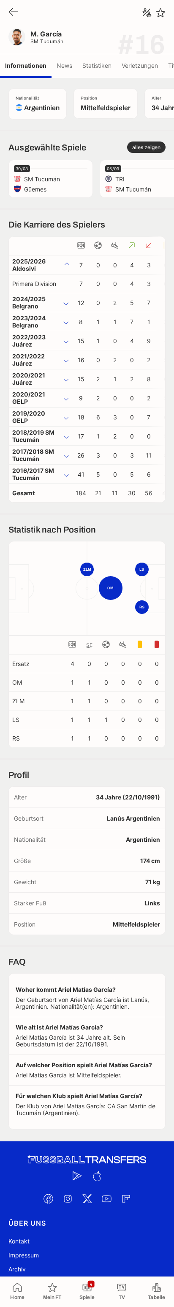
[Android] (77, 1176)
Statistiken (96, 65)
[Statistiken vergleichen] (147, 13)
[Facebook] (48, 1199)
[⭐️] (160, 13)
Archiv (17, 1269)
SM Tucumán (47, 41)
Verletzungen (140, 65)
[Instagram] (67, 1199)
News (64, 65)
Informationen (25, 65)
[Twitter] (87, 1199)
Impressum (23, 1255)
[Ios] (96, 1176)
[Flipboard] (126, 1199)
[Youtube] (106, 1199)
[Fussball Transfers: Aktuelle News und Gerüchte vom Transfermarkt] (87, 1160)
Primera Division (34, 283)
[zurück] (13, 12)
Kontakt (19, 1241)
